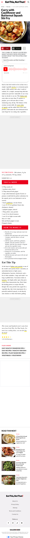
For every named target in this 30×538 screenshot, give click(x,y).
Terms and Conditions (15, 511)
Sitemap (15, 507)
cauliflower (9, 203)
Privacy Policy (15, 504)
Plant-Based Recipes (16, 353)
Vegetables (6, 355)
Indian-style (23, 96)
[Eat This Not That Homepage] (15, 2)
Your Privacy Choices (16, 537)
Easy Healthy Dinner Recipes (13, 348)
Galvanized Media (13, 532)
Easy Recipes (6, 350)
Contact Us (15, 514)
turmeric (4, 280)
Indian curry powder (16, 266)
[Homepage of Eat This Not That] (15, 496)
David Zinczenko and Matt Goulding (14, 60)
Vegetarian (16, 355)
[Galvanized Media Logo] (15, 529)
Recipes (8, 6)
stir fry (14, 87)
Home (2, 6)
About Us (15, 501)
